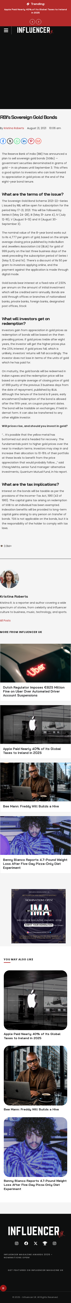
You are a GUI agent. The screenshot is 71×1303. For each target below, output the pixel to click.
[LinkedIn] (24, 141)
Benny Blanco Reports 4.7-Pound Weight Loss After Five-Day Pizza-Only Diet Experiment (35, 864)
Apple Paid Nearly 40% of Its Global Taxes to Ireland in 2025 (35, 11)
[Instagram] (17, 1243)
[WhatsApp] (17, 141)
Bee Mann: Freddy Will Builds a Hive (31, 806)
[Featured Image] (35, 1000)
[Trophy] (45, 1243)
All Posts (5, 620)
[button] (32, 21)
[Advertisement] (35, 71)
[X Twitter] (10, 141)
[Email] (38, 141)
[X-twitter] (35, 1243)
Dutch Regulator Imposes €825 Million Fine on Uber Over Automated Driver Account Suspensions (34, 691)
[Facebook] (3, 141)
